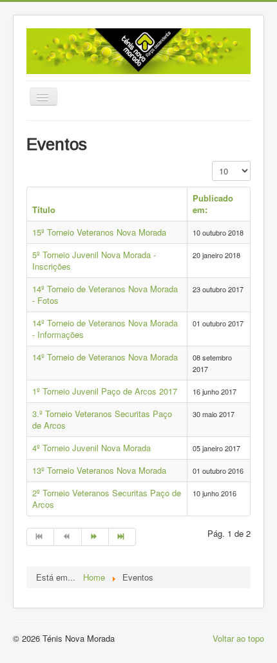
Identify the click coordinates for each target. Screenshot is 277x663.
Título (43, 209)
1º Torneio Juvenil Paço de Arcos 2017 (104, 391)
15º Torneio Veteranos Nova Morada (99, 232)
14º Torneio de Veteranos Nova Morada (105, 357)
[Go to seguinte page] (95, 537)
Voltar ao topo (238, 638)
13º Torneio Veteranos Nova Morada (99, 470)
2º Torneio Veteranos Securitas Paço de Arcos (106, 498)
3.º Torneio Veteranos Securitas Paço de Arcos (102, 419)
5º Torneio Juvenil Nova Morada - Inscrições (94, 260)
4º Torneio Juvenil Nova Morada (91, 448)
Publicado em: (213, 204)
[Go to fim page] (122, 537)
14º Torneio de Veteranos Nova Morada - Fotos (105, 294)
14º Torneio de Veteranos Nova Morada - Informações (105, 329)
